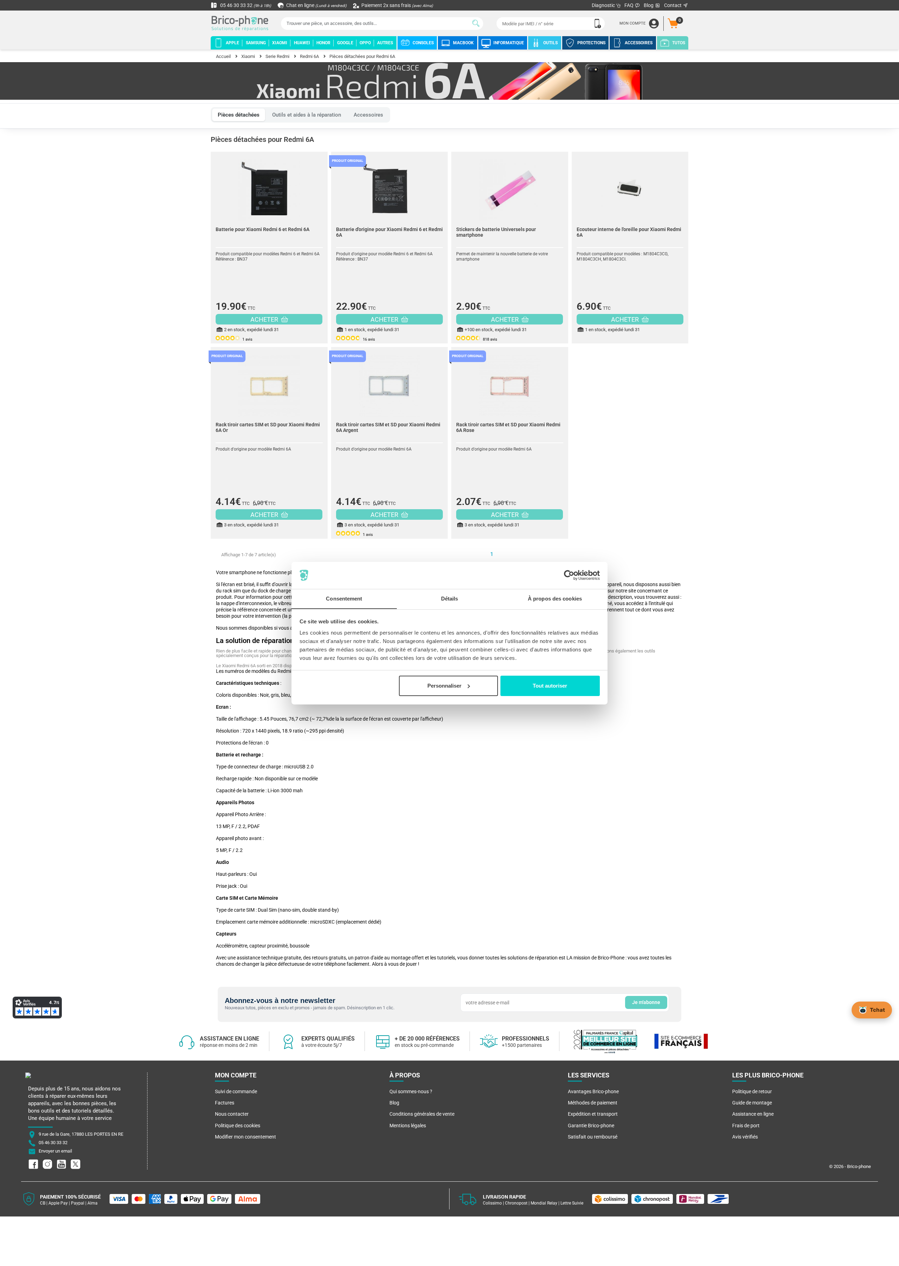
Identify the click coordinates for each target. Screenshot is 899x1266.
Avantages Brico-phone (593, 1091)
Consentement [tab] (344, 598)
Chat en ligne (316, 5)
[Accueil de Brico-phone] (241, 23)
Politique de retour (752, 1091)
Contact (673, 5)
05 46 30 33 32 (245, 5)
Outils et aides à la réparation (306, 115)
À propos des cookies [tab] (555, 598)
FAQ (629, 5)
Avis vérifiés (745, 1137)
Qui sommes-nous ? (410, 1091)
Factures (224, 1103)
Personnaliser (444, 686)
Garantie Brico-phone (591, 1125)
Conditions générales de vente (421, 1114)
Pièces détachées (239, 115)
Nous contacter (232, 1114)
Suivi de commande (236, 1091)
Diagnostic (604, 5)
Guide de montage (752, 1103)
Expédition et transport (593, 1114)
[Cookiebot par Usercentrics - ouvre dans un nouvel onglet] (569, 575)
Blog (649, 5)
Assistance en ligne (753, 1114)
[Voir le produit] (269, 187)
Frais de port (746, 1125)
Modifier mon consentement (245, 1137)
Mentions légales (407, 1125)
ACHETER (265, 319)
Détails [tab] (449, 598)
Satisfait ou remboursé (592, 1137)
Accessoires (368, 115)
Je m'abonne (646, 1002)
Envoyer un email (55, 1151)
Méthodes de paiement (592, 1103)
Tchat (877, 1009)
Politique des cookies (237, 1125)
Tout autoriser (550, 686)
